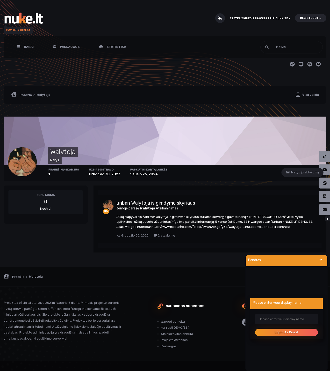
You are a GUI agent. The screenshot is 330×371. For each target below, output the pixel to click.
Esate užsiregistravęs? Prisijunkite (259, 18)
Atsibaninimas (167, 208)
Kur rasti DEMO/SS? (175, 327)
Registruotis (310, 18)
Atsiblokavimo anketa (177, 334)
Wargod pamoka (173, 321)
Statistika (116, 47)
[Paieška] (266, 47)
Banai (28, 47)
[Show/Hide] (321, 260)
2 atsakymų (166, 235)
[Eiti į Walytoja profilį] (108, 205)
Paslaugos (69, 47)
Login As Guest (287, 332)
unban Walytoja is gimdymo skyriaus (155, 203)
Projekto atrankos (174, 340)
